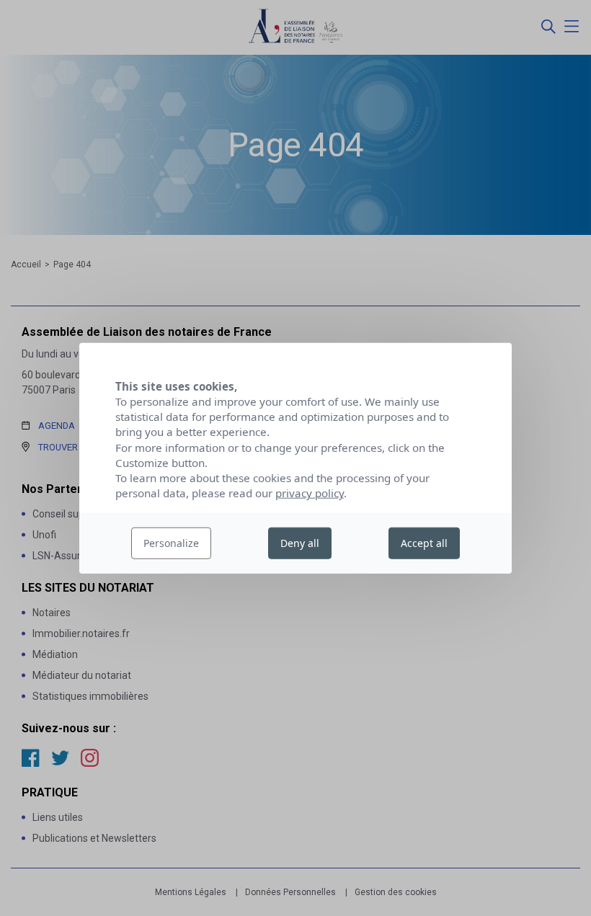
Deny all (299, 543)
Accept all (424, 543)
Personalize (171, 543)
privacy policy (309, 493)
